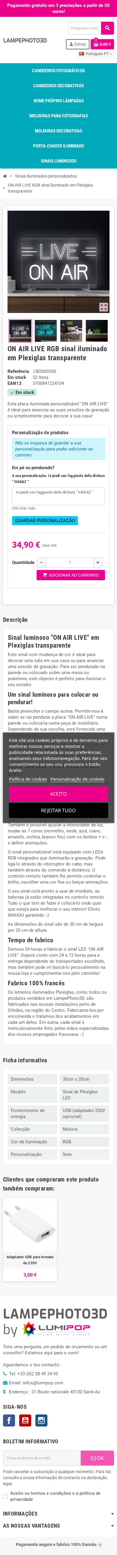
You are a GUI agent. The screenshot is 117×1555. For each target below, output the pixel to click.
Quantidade (23, 562)
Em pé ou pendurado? (33, 467)
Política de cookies (28, 779)
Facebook (9, 1420)
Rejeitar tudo (58, 810)
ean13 (15, 383)
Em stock (17, 377)
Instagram (41, 1420)
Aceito (58, 794)
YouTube (25, 1420)
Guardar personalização (45, 520)
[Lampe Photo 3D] (25, 40)
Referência (18, 371)
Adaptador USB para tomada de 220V (30, 1260)
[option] (30, 1239)
